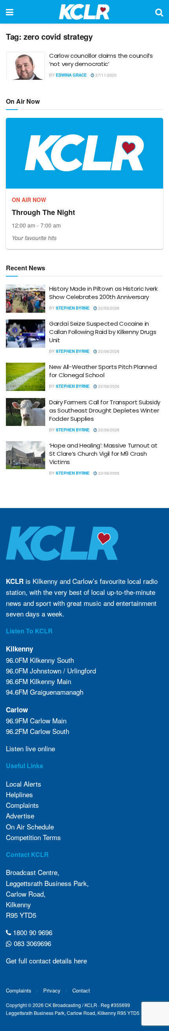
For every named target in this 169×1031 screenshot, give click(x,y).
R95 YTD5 (21, 915)
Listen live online (30, 748)
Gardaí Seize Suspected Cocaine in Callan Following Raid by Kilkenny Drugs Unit (102, 331)
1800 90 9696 (31, 932)
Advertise (20, 815)
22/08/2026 (108, 308)
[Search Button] (159, 12)
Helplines (19, 794)
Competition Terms (33, 837)
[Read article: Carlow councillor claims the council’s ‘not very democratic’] (25, 65)
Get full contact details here (46, 960)
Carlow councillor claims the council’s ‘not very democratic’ (101, 59)
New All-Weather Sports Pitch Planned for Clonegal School (102, 371)
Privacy (52, 990)
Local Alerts (23, 784)
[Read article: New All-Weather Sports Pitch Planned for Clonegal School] (25, 377)
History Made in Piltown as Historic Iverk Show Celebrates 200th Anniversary (103, 292)
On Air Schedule (30, 826)
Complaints (22, 805)
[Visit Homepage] (84, 12)
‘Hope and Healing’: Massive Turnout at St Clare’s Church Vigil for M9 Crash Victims (103, 453)
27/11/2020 (105, 75)
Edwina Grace (71, 75)
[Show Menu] (9, 12)
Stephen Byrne (73, 308)
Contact (81, 990)
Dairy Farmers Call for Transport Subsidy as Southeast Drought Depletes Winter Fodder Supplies (104, 410)
